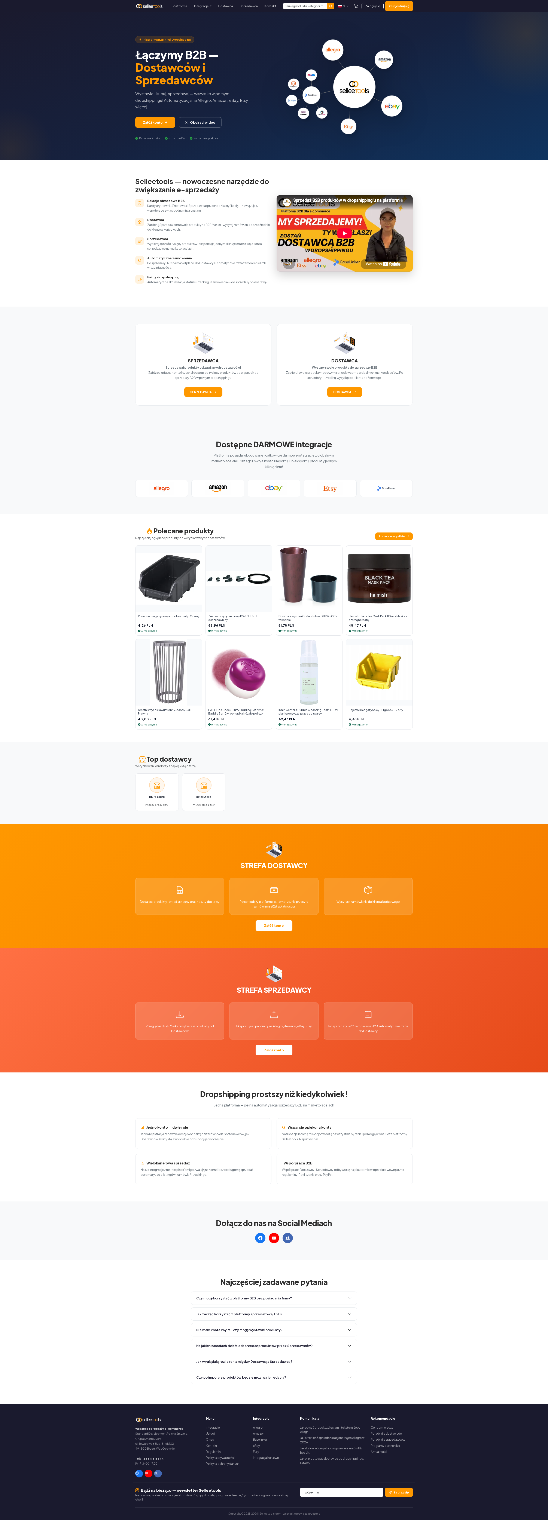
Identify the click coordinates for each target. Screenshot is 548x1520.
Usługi (210, 1433)
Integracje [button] (201, 6)
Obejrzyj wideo (202, 122)
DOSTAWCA (342, 392)
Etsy (256, 1451)
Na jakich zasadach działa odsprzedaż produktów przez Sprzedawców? (254, 1346)
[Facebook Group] (158, 1473)
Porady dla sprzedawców (388, 1439)
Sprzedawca (249, 6)
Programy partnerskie (385, 1445)
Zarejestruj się (399, 6)
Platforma (180, 6)
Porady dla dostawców (386, 1433)
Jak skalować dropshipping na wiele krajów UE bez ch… (331, 1450)
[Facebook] (139, 1473)
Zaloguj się (372, 6)
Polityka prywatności (220, 1457)
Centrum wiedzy (382, 1427)
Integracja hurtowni (266, 1457)
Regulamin (213, 1451)
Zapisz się (401, 1492)
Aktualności (379, 1451)
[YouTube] (148, 1473)
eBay (256, 1445)
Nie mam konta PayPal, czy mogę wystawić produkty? (239, 1330)
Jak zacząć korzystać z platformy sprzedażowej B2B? (239, 1314)
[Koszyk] (356, 6)
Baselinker (260, 1439)
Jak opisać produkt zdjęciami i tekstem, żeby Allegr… (330, 1430)
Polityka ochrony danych (223, 1463)
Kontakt (270, 6)
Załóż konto (153, 122)
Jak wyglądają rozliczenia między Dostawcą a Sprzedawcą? (244, 1361)
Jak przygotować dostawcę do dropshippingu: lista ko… (332, 1461)
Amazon (259, 1433)
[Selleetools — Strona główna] (149, 6)
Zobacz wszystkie (392, 536)
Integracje (213, 1427)
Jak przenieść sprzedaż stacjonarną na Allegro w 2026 (332, 1440)
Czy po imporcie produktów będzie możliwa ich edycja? (241, 1377)
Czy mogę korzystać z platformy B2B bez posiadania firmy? (244, 1298)
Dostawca (225, 6)
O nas (210, 1439)
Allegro (258, 1427)
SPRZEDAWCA (201, 392)
